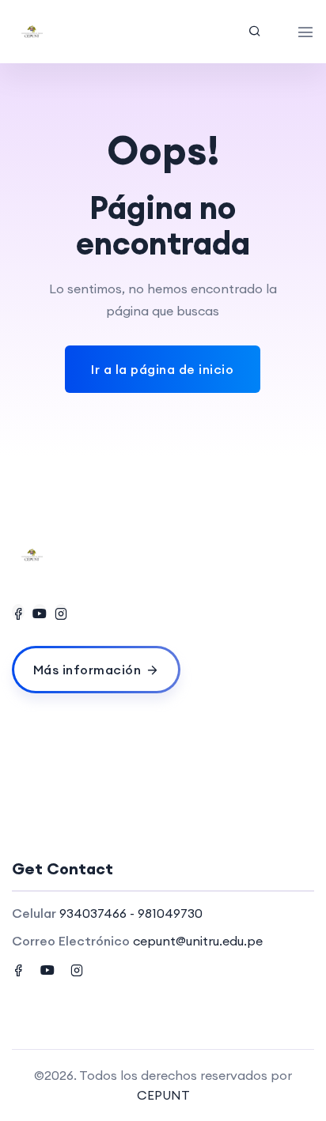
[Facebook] (18, 612)
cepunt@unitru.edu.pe (198, 941)
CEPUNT (163, 1095)
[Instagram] (61, 612)
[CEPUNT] (72, 31)
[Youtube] (39, 612)
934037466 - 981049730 (131, 913)
